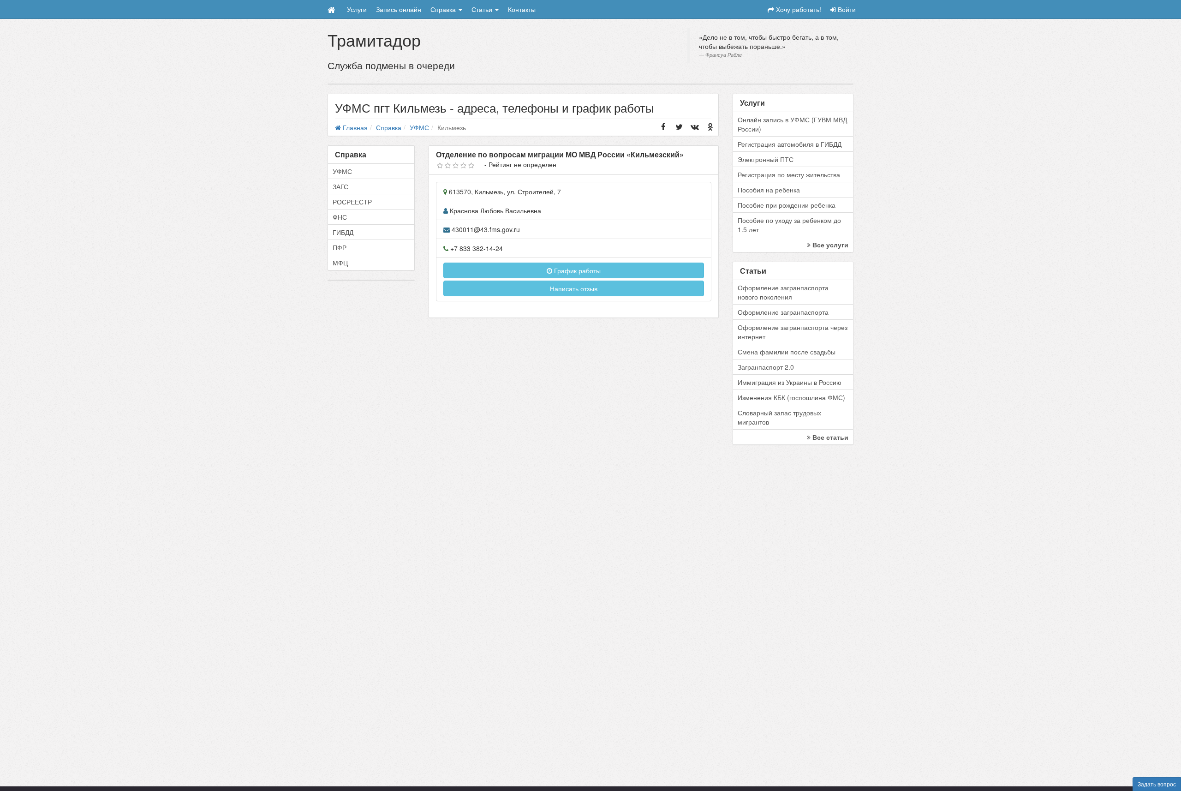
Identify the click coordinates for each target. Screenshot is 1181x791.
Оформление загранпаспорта (783, 312)
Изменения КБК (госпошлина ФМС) (791, 397)
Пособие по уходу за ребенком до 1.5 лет (789, 225)
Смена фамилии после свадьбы (786, 351)
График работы (576, 270)
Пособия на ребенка (769, 189)
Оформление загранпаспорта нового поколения (783, 292)
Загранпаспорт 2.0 (766, 367)
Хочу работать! (797, 9)
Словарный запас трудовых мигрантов (779, 417)
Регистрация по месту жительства (789, 174)
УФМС (342, 171)
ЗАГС (340, 186)
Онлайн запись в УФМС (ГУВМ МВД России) (792, 124)
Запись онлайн (398, 9)
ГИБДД (343, 232)
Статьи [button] (482, 9)
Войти (846, 9)
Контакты (522, 9)
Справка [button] (444, 9)
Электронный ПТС (765, 159)
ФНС (340, 217)
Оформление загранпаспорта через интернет (792, 332)
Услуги (357, 9)
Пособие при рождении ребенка (786, 205)
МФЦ (340, 262)
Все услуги (829, 244)
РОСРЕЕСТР (352, 201)
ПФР (339, 247)
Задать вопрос (1157, 784)
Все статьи (829, 437)
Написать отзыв (573, 288)
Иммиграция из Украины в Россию (789, 382)
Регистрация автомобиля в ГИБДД (789, 144)
